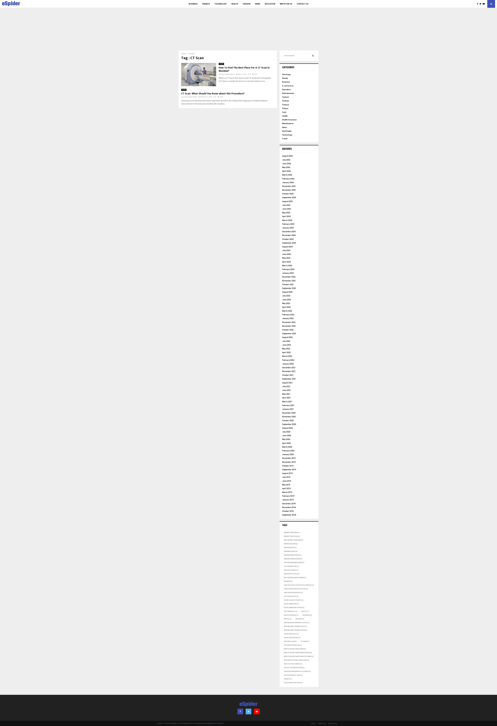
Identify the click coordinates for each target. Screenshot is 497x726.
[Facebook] (478, 3)
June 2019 (286, 481)
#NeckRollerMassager (293, 559)
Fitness (285, 108)
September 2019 (289, 470)
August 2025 (287, 201)
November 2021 (289, 371)
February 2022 (288, 360)
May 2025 (286, 213)
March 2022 (287, 356)
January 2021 (288, 409)
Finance (206, 4)
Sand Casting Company (293, 664)
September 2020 (289, 424)
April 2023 (286, 307)
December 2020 (288, 413)
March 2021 (287, 402)
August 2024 (287, 247)
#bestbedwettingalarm (293, 540)
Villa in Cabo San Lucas (293, 682)
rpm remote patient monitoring (296, 660)
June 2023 (286, 300)
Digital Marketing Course (294, 607)
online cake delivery (292, 637)
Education (270, 4)
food (284, 112)
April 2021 (286, 398)
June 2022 (286, 345)
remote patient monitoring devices (298, 652)
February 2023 (288, 315)
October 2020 (288, 420)
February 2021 (288, 405)
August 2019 (287, 473)
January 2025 (288, 228)
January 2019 (288, 500)
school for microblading (294, 667)
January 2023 (288, 318)
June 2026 (286, 164)
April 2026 (286, 171)
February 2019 (288, 496)
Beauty (285, 78)
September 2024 (289, 243)
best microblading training (295, 577)
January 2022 (288, 364)
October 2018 (288, 511)
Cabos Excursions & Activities (296, 589)
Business (193, 4)
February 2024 (288, 269)
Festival (285, 101)
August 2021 (287, 383)
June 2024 (286, 254)
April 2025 (286, 216)
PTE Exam (305, 641)
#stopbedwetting (291, 566)
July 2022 (286, 341)
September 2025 (289, 197)
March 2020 (287, 447)
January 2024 (288, 273)
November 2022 (289, 326)
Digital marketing (291, 604)
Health (234, 4)
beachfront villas (291, 574)
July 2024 (286, 250)
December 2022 (288, 322)
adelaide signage (291, 570)
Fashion (246, 4)
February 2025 (288, 224)
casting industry (291, 596)
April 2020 (286, 443)
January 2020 (288, 454)
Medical (288, 619)
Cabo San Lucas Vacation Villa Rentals (299, 585)
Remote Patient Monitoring (295, 649)
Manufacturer (288, 123)
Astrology (286, 74)
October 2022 (288, 330)
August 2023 (287, 292)
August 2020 (287, 428)
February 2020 (288, 451)
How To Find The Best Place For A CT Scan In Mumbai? (244, 69)
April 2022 (286, 352)
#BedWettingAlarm (292, 532)
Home (313, 723)
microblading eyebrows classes (296, 622)
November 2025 (289, 190)
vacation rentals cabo (293, 675)
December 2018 (288, 504)
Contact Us (302, 4)
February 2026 (288, 179)
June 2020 (286, 436)
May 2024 (286, 258)
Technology (220, 4)
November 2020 (289, 417)
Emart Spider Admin (228, 74)
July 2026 (286, 160)
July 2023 (286, 296)
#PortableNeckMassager (294, 562)
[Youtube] (484, 3)
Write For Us (286, 4)
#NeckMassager (290, 551)
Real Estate (286, 131)
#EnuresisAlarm (291, 544)
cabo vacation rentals (293, 592)
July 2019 (286, 477)
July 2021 (286, 386)
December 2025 (288, 186)
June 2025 (286, 209)
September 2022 (289, 334)
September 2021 (289, 379)
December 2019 (288, 458)
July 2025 (286, 205)
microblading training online (295, 630)
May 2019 (286, 485)
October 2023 (288, 284)
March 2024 (287, 266)
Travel (284, 139)
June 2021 (286, 390)
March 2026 (287, 175)
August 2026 (287, 156)
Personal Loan (290, 641)
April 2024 (286, 262)
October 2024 (288, 239)
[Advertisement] (248, 31)
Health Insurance (289, 120)
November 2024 (289, 235)
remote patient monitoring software (298, 656)
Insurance (307, 615)
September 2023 (289, 288)
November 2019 (289, 462)
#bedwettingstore (292, 536)
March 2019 (287, 492)
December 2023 (288, 277)
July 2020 (286, 432)
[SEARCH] (313, 55)
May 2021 (286, 394)
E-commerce (287, 86)
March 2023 (287, 311)
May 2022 (286, 349)
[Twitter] (481, 3)
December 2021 (288, 368)
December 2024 (288, 232)
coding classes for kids (293, 600)
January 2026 (288, 182)
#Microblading (290, 547)
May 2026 (286, 167)
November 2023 (289, 281)
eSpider (11, 4)
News (257, 4)
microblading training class (295, 626)
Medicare (299, 619)
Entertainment (288, 93)
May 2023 (286, 303)
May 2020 (286, 439)
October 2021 (288, 375)
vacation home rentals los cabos (297, 671)
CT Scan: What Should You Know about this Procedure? (212, 93)
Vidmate (288, 679)
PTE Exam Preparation (293, 645)
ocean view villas (291, 634)
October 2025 (288, 194)
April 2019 (286, 488)
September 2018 (289, 515)
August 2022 (287, 337)
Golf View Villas (290, 611)
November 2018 (289, 507)
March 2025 (287, 220)
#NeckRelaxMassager (292, 555)
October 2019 (288, 466)
